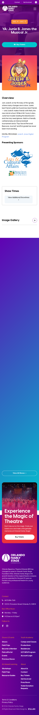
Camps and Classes (28, 642)
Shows (4, 642)
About (23, 664)
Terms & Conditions (9, 700)
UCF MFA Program (28, 652)
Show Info (19, 321)
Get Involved (27, 2)
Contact (17, 2)
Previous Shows (8, 659)
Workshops (6, 669)
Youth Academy (27, 638)
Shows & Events (8, 638)
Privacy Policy (7, 702)
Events (4, 656)
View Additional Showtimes (18, 197)
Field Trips (6, 645)
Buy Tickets (21, 45)
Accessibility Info (3, 2)
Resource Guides (8, 675)
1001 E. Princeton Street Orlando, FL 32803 (20, 604)
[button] (19, 44)
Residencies (25, 649)
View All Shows (19, 473)
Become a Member (9, 649)
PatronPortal (7, 652)
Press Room (25, 682)
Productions (26, 645)
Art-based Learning (9, 664)
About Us (24, 669)
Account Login (26, 656)
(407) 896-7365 (10, 600)
